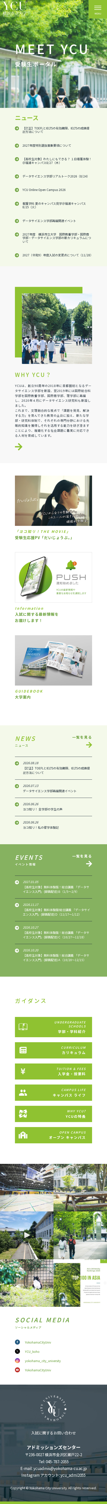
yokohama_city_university (43, 1361)
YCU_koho (32, 1351)
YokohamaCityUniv (38, 1342)
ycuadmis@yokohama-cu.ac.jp (60, 1468)
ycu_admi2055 (73, 1475)
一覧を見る (82, 737)
